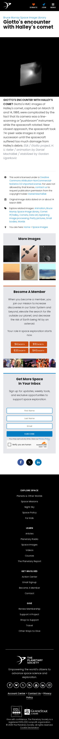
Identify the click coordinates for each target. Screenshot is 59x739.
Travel (29, 625)
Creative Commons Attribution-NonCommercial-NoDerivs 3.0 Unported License (30, 181)
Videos (29, 550)
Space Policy (29, 512)
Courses (29, 555)
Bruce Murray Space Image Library (24, 17)
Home (27, 227)
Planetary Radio (29, 539)
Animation (40, 208)
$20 (19, 350)
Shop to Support (29, 620)
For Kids (29, 518)
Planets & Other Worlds (29, 496)
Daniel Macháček (37, 194)
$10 (38, 344)
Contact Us (34, 693)
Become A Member (29, 587)
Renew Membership (29, 608)
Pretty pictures (37, 218)
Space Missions (29, 501)
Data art (33, 215)
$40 (38, 350)
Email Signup (30, 582)
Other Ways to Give (29, 631)
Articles (29, 533)
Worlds (21, 221)
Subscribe (29, 434)
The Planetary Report (29, 561)
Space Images (40, 227)
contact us (41, 187)
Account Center (16, 693)
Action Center (29, 576)
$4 (20, 344)
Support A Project (29, 614)
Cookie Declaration (29, 727)
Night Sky (30, 507)
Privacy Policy (44, 439)
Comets (23, 215)
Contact (29, 593)
